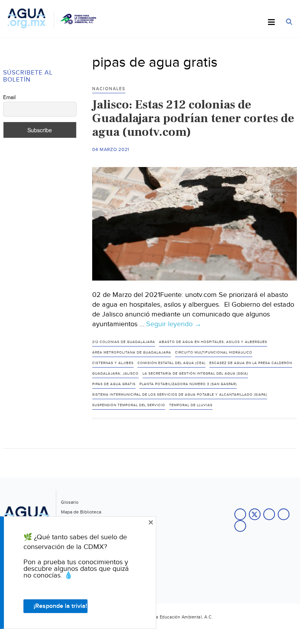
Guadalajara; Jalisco (115, 373)
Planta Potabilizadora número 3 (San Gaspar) (188, 384)
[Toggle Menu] (271, 23)
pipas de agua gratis (114, 384)
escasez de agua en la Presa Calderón (250, 363)
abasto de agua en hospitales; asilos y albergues (213, 342)
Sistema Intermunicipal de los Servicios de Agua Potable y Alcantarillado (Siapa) (179, 395)
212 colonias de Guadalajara (123, 342)
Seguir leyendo (174, 324)
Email (9, 97)
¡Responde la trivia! (60, 606)
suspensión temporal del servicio (128, 405)
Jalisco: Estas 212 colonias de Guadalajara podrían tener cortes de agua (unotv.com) (193, 118)
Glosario (70, 502)
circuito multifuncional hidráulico (213, 352)
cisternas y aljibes (113, 363)
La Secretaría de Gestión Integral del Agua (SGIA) (195, 373)
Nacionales (108, 88)
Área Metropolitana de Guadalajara (131, 352)
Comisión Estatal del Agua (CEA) (171, 363)
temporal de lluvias (190, 405)
